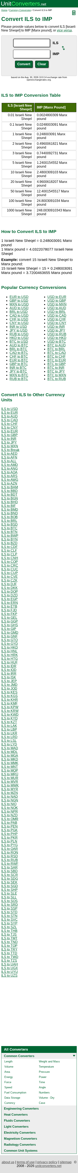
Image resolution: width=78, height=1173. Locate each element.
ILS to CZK (9, 580)
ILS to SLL (9, 897)
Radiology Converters (20, 1144)
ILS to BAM (9, 487)
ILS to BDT (9, 494)
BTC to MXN (56, 375)
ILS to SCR (9, 875)
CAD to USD (19, 315)
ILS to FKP (9, 614)
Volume (8, 1066)
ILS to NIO (8, 804)
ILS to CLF (9, 550)
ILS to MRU (9, 774)
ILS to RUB (9, 860)
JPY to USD (18, 330)
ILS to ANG (9, 468)
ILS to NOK (9, 808)
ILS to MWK (10, 785)
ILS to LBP (9, 729)
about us (8, 1162)
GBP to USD (19, 300)
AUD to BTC (19, 345)
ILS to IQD (8, 670)
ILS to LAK (9, 726)
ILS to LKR (9, 733)
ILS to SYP (9, 923)
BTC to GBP (56, 364)
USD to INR (56, 326)
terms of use (26, 1162)
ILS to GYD (9, 644)
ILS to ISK (8, 677)
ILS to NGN (9, 800)
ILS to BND (9, 513)
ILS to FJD (9, 610)
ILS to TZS (9, 960)
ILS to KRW (10, 711)
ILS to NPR (9, 811)
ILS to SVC (9, 919)
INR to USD (18, 326)
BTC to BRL (56, 349)
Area (7, 1071)
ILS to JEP (9, 681)
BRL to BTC (18, 349)
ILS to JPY (9, 442)
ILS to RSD (9, 856)
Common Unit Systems (20, 1150)
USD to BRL (56, 312)
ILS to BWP (9, 535)
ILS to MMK (9, 763)
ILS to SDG (9, 878)
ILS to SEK (9, 882)
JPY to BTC (18, 371)
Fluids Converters (17, 1120)
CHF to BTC (19, 356)
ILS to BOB (9, 517)
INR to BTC (18, 367)
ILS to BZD (9, 543)
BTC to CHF (56, 356)
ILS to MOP (9, 770)
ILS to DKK (9, 588)
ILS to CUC (9, 569)
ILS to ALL (8, 461)
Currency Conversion (20, 10)
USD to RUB (56, 334)
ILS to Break (10, 450)
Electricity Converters (20, 1132)
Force (7, 1082)
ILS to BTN (9, 532)
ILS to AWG (9, 480)
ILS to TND (9, 942)
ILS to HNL (9, 651)
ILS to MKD (9, 759)
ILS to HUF (9, 662)
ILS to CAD (9, 420)
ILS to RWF (9, 863)
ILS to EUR (9, 412)
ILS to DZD (9, 595)
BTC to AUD (56, 345)
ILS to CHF (9, 424)
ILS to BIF (8, 506)
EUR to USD (19, 297)
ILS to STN (9, 916)
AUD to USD (19, 308)
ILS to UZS (9, 975)
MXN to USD (19, 304)
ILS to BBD (9, 491)
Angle (42, 1087)
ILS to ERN (9, 603)
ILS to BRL (9, 521)
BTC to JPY (56, 371)
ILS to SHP (9, 890)
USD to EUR (56, 297)
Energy (8, 1077)
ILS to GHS (9, 625)
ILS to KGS (9, 696)
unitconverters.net (48, 1166)
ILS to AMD (9, 465)
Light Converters (16, 1126)
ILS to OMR (9, 819)
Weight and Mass (49, 1061)
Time (42, 1082)
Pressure (44, 1071)
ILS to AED (9, 453)
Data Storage (12, 1097)
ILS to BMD (9, 509)
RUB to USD (19, 334)
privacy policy (47, 1162)
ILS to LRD (9, 737)
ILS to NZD (9, 815)
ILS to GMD (9, 632)
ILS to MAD (9, 748)
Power (42, 1077)
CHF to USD (19, 319)
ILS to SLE (9, 893)
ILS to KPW (9, 707)
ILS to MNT (9, 767)
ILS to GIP (8, 629)
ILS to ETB (9, 606)
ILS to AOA (9, 472)
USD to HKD (56, 338)
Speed (8, 1087)
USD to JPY (56, 330)
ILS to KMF (9, 703)
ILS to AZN (9, 483)
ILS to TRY (9, 949)
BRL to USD (19, 312)
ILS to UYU (9, 972)
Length (8, 1061)
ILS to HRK (9, 655)
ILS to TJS (9, 934)
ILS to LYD (9, 744)
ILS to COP (9, 562)
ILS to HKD (9, 647)
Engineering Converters (21, 1108)
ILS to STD (9, 912)
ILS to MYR (9, 789)
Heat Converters (16, 1114)
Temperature (46, 1066)
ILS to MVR (9, 781)
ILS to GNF (9, 636)
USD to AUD (56, 308)
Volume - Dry (46, 1097)
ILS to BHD (9, 502)
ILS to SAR (9, 867)
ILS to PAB (9, 822)
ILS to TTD (9, 953)
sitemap (66, 1162)
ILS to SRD (9, 904)
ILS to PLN (9, 841)
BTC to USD (19, 341)
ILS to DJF (9, 584)
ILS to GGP (9, 621)
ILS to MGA (9, 755)
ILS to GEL (9, 617)
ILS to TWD (9, 957)
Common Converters (19, 1056)
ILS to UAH (9, 964)
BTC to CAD (56, 353)
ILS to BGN (9, 498)
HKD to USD (19, 338)
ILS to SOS (9, 901)
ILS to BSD (9, 524)
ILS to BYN (9, 539)
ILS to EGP (9, 599)
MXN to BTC (19, 375)
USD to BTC (56, 341)
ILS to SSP (9, 908)
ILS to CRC (9, 565)
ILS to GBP (9, 435)
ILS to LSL (9, 740)
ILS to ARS (9, 476)
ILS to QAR (9, 849)
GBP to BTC (19, 364)
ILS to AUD (9, 416)
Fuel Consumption (15, 1092)
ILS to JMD (9, 685)
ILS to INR (8, 438)
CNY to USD (19, 323)
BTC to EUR (56, 360)
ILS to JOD (9, 688)
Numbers (44, 1092)
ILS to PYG (9, 845)
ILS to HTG (9, 658)
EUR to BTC (19, 360)
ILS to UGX (9, 968)
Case (42, 1102)
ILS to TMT (9, 938)
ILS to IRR (8, 673)
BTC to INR (55, 367)
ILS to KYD (9, 718)
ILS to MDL (9, 752)
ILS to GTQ (9, 640)
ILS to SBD (9, 871)
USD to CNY (56, 323)
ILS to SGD (9, 886)
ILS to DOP (9, 591)
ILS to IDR (8, 666)
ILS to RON (9, 852)
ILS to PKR (9, 837)
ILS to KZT (9, 722)
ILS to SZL (9, 927)
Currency (9, 1102)
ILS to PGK (9, 830)
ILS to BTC (9, 528)
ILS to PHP (9, 834)
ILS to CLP (9, 554)
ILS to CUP (9, 573)
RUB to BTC (19, 379)
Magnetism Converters (20, 1138)
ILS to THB (9, 931)
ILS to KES (9, 692)
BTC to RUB (56, 379)
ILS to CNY (9, 427)
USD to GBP (56, 300)
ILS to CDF (9, 547)
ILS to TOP (9, 945)
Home (4, 10)
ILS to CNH (9, 558)
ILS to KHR (9, 699)
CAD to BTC (19, 353)
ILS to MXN (9, 446)
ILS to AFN (9, 457)
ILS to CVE (9, 576)
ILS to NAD (9, 796)
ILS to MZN (9, 793)
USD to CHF (56, 319)
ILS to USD (9, 409)
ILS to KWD (10, 714)
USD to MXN (57, 304)
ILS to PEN (9, 826)
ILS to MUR (9, 778)
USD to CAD (56, 315)
